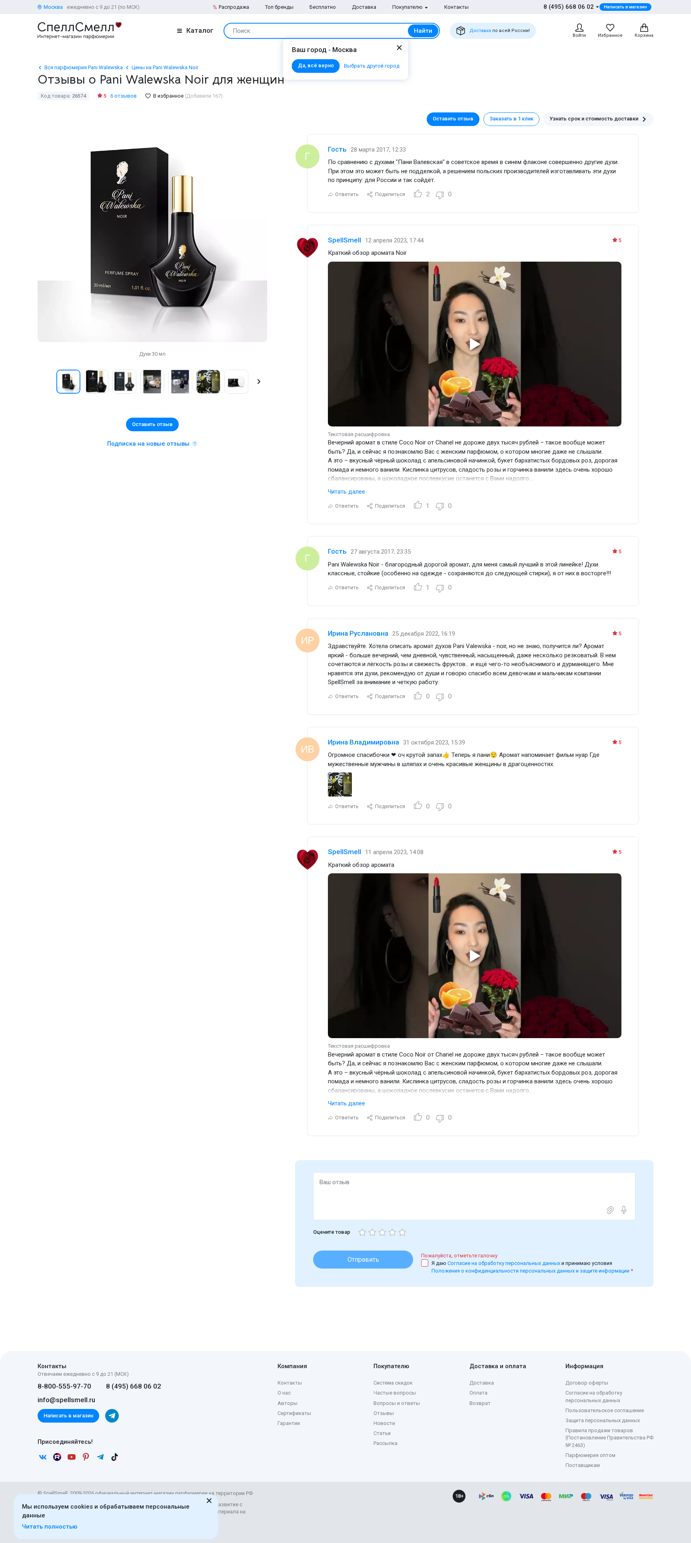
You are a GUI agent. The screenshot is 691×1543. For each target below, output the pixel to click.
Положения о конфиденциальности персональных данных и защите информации (530, 1271)
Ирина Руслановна (358, 633)
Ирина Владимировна (363, 742)
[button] (46, 381)
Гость (337, 149)
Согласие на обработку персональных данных (504, 1263)
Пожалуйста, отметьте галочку (459, 1256)
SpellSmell (344, 240)
